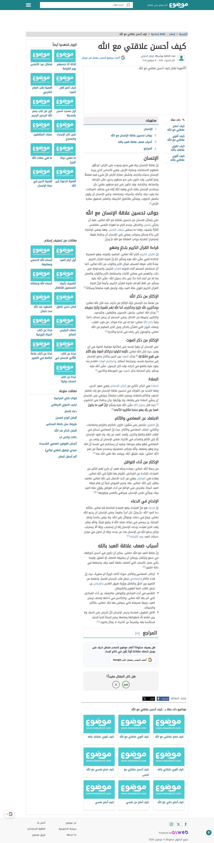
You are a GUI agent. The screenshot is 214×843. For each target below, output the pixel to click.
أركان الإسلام (118, 385)
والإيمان (98, 583)
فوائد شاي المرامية (65, 398)
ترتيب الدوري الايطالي (64, 404)
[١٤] (98, 621)
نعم (126, 684)
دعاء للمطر (71, 411)
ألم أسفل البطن (67, 456)
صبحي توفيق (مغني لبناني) (61, 450)
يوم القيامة (136, 536)
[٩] (94, 453)
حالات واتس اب (68, 437)
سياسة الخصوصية (67, 829)
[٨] (113, 409)
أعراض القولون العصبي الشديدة (58, 443)
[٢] (85, 287)
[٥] (137, 355)
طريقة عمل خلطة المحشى (61, 424)
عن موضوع (71, 823)
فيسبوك (165, 698)
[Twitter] (178, 824)
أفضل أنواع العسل (66, 417)
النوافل (141, 478)
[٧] (157, 404)
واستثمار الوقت (107, 361)
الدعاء (151, 507)
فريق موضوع (38, 835)
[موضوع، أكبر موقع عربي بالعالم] (178, 5)
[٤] (106, 331)
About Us (71, 835)
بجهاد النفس (116, 229)
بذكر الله (148, 322)
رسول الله (139, 405)
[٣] (157, 312)
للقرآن (117, 268)
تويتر (152, 698)
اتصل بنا (41, 823)
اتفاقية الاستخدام (36, 829)
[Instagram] (171, 824)
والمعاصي (136, 578)
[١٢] (128, 536)
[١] (150, 203)
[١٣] (144, 567)
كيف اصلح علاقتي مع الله (176, 128)
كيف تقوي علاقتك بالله (178, 148)
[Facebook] (185, 824)
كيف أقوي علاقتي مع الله (176, 138)
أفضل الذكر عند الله (65, 430)
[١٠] (96, 492)
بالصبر (147, 224)
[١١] (94, 492)
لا (116, 684)
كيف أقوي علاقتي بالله (178, 157)
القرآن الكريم (147, 254)
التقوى (151, 425)
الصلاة (154, 385)
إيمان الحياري (147, 56)
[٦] (96, 370)
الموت (125, 356)
